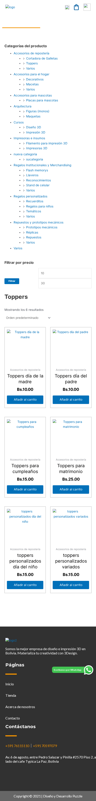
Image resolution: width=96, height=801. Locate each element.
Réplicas (32, 232)
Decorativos (35, 79)
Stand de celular (38, 185)
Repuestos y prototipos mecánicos (38, 222)
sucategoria (34, 159)
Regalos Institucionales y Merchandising (42, 165)
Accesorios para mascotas (33, 95)
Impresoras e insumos (29, 138)
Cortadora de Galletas (42, 58)
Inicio (9, 684)
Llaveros (32, 175)
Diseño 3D (33, 127)
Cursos (19, 122)
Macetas (32, 84)
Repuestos (33, 237)
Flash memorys (37, 170)
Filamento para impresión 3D (46, 143)
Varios (30, 68)
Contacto (12, 718)
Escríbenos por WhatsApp (67, 669)
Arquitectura (22, 106)
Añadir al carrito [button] (25, 399)
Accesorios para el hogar (31, 74)
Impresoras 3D (36, 148)
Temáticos (33, 211)
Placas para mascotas (42, 100)
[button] (53, 7)
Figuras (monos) (37, 111)
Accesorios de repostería (31, 53)
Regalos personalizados (30, 196)
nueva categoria (25, 154)
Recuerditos (34, 201)
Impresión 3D (35, 132)
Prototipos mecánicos (41, 227)
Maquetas (33, 116)
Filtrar (11, 281)
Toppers (32, 63)
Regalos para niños (39, 206)
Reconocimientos (38, 180)
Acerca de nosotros (20, 707)
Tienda (10, 695)
